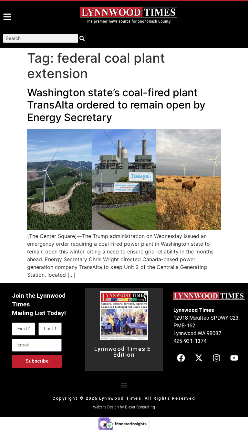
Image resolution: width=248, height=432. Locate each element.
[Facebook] (181, 358)
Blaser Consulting (140, 407)
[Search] (82, 38)
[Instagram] (216, 358)
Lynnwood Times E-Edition (124, 352)
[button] (124, 385)
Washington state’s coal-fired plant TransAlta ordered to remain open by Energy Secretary (116, 105)
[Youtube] (234, 358)
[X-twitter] (199, 358)
